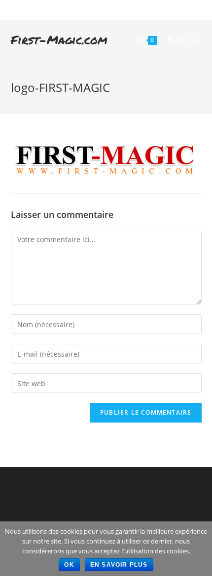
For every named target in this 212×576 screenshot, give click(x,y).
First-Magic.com (59, 39)
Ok (69, 564)
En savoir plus (119, 564)
